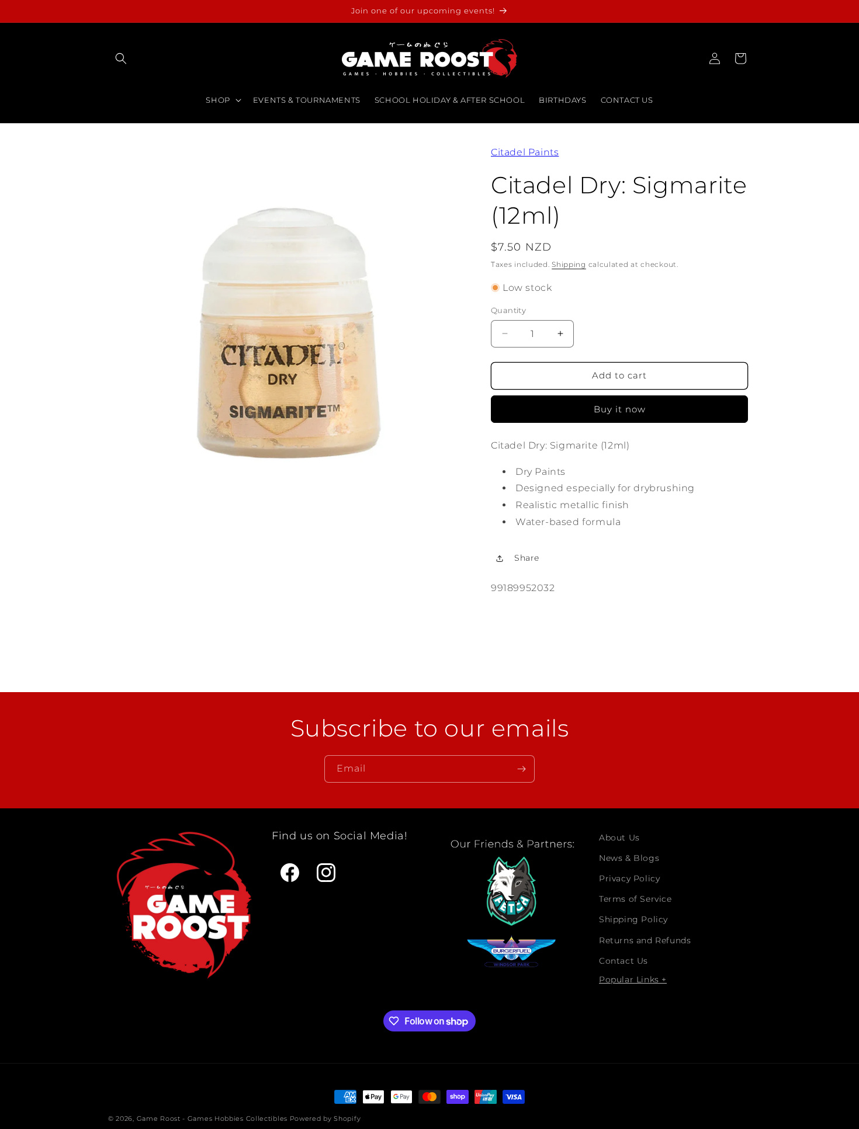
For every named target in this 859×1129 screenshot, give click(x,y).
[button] (121, 58)
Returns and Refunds (645, 940)
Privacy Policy (629, 878)
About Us (619, 837)
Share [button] (526, 558)
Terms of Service (635, 899)
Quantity (508, 310)
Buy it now (620, 409)
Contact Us (623, 961)
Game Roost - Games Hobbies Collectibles (212, 1118)
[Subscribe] (521, 769)
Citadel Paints (525, 152)
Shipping (569, 264)
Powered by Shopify (325, 1118)
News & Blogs (629, 858)
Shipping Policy (633, 919)
